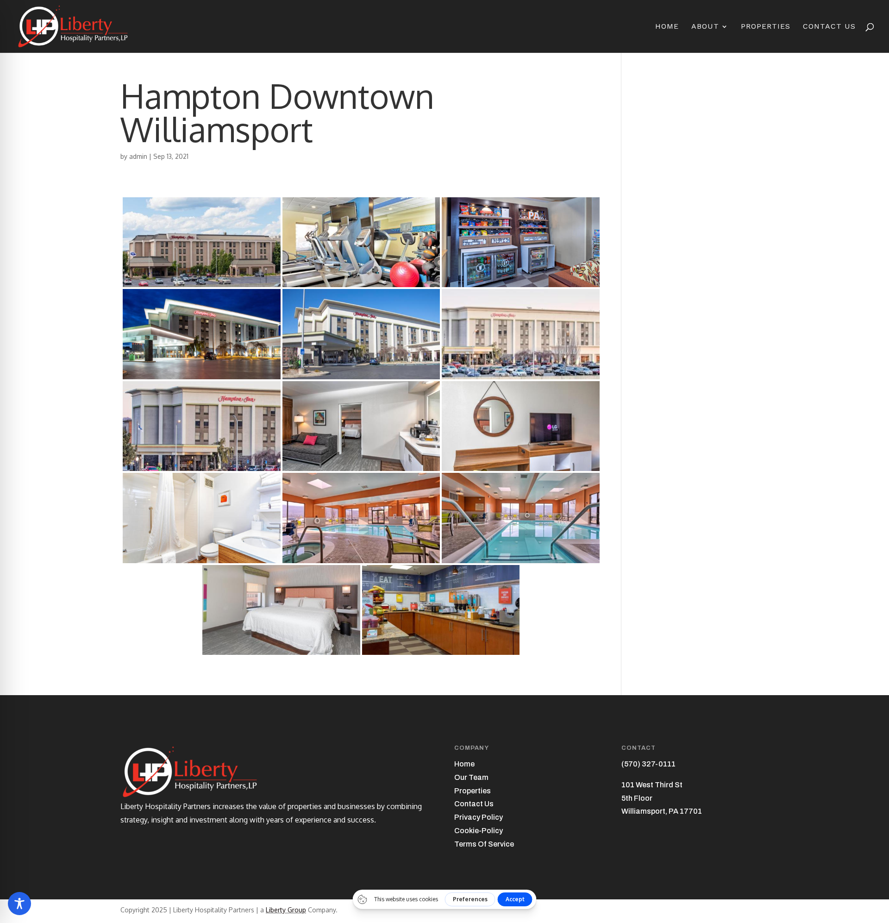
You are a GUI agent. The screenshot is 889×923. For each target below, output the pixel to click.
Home (667, 27)
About (705, 27)
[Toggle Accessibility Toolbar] (19, 903)
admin (138, 156)
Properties (765, 27)
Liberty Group (286, 910)
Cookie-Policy (478, 831)
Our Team (471, 777)
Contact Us (829, 27)
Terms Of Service (484, 844)
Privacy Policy (478, 817)
